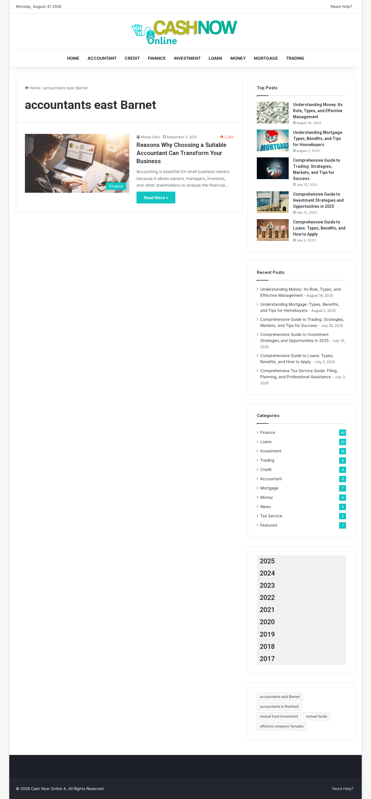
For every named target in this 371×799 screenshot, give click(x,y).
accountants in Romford (279, 706)
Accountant (102, 58)
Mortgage (266, 58)
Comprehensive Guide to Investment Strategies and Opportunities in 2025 (318, 200)
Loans (215, 58)
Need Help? (341, 6)
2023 (267, 585)
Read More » (156, 197)
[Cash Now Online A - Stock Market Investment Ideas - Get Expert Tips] (185, 31)
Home (73, 58)
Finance (157, 58)
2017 (267, 659)
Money (238, 58)
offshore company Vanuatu (281, 726)
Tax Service (271, 516)
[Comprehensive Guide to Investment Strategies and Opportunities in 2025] (273, 202)
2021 (267, 610)
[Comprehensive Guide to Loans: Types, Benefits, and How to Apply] (273, 230)
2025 (267, 561)
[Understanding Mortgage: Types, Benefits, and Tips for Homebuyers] (273, 140)
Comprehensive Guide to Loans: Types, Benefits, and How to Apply (319, 228)
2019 (267, 634)
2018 (267, 647)
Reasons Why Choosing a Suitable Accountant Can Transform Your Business (181, 153)
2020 (267, 622)
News (265, 506)
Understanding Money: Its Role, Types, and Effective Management (318, 110)
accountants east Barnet (280, 696)
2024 (267, 573)
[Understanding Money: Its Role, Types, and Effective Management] (273, 112)
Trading (295, 58)
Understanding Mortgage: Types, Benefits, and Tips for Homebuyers (318, 138)
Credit (132, 58)
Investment (187, 58)
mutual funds (316, 716)
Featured (268, 525)
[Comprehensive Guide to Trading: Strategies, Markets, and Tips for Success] (273, 168)
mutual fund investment (279, 716)
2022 (267, 598)
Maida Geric (151, 137)
